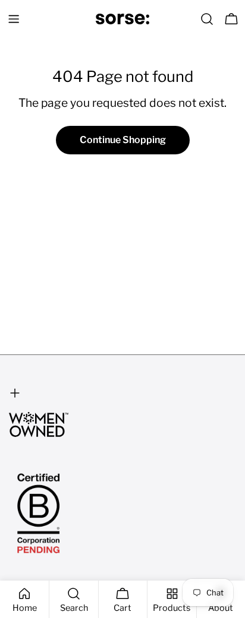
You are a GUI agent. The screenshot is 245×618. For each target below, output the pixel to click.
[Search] (207, 19)
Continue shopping (123, 139)
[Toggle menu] (14, 19)
